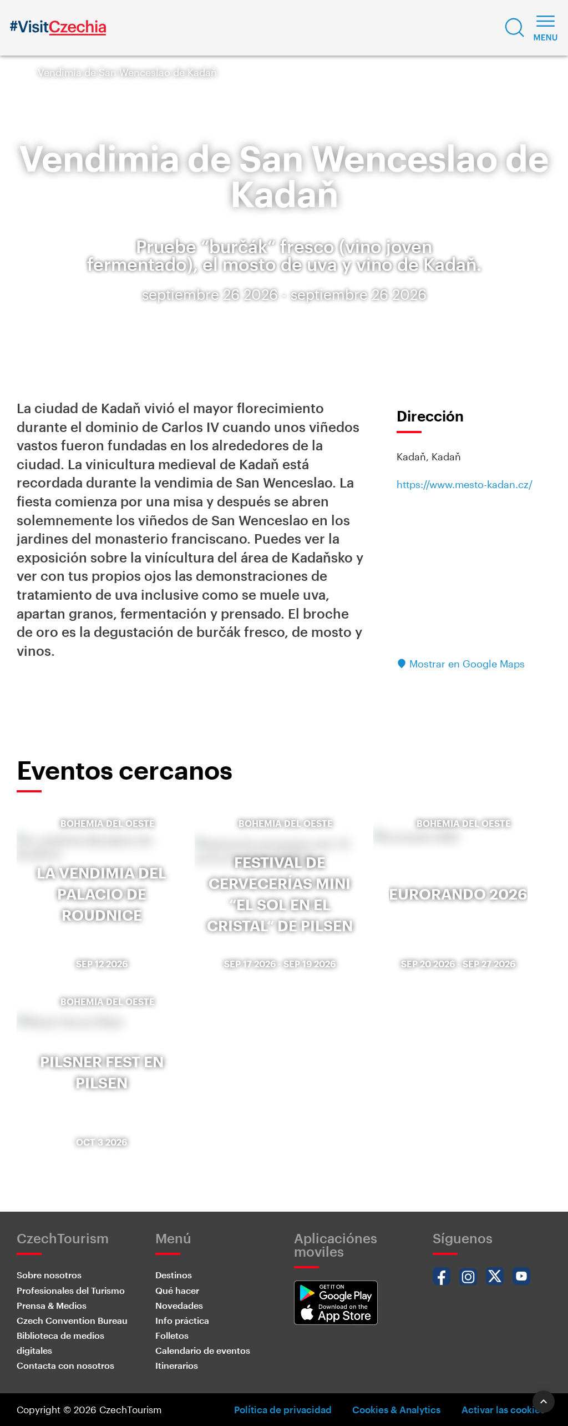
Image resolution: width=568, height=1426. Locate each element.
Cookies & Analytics (396, 1409)
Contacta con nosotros (65, 1365)
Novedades (179, 1305)
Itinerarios (176, 1365)
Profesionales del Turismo (71, 1290)
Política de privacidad (283, 1409)
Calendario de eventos (202, 1350)
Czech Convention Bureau (72, 1320)
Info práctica (182, 1320)
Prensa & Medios (52, 1305)
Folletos (172, 1335)
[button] (515, 28)
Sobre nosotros (49, 1274)
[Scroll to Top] (543, 1401)
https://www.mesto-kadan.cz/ (464, 484)
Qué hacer (177, 1290)
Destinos (173, 1274)
